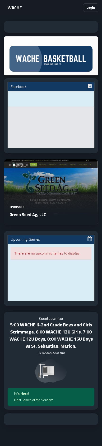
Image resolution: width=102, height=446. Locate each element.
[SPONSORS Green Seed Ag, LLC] (51, 222)
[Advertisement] (51, 27)
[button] (77, 7)
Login (91, 7)
